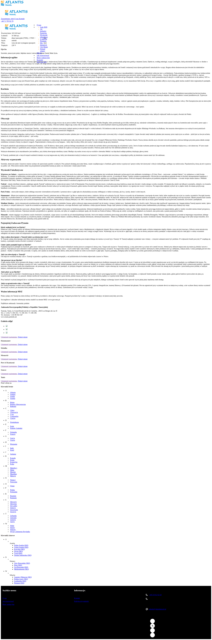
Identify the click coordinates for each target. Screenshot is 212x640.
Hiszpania (13, 444)
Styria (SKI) (18, 551)
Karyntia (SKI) (19, 549)
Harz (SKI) (18, 565)
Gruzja (12, 440)
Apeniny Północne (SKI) (23, 577)
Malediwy (13, 468)
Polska (12, 490)
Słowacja (13, 502)
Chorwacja (14, 412)
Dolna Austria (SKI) (21, 545)
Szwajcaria (14, 510)
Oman (12, 486)
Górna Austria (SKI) (21, 547)
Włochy (13, 530)
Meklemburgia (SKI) (21, 569)
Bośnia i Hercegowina (18, 404)
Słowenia (13, 504)
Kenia (12, 460)
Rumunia (13, 498)
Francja (12, 434)
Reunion (13, 496)
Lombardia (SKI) (20, 581)
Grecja (12, 438)
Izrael (12, 450)
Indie (12, 448)
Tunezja (13, 520)
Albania (13, 392)
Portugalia (13, 492)
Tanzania (13, 518)
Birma (12, 402)
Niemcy (13, 480)
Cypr (12, 414)
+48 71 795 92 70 (7, 21)
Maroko (13, 472)
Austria (12, 398)
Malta (12, 470)
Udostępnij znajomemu (9, 337)
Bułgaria (13, 406)
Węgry (12, 528)
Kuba (12, 464)
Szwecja (13, 512)
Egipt (12, 426)
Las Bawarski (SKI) (21, 567)
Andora (12, 394)
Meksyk (13, 476)
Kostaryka (13, 462)
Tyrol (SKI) (18, 553)
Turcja (12, 522)
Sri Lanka (13, 506)
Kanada (13, 458)
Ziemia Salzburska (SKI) (22, 555)
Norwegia (13, 482)
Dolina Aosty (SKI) (21, 579)
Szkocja (13, 508)
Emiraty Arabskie (16, 428)
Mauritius (13, 474)
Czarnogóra (14, 416)
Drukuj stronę (22, 337)
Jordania (13, 454)
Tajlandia (13, 516)
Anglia (12, 396)
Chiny (12, 410)
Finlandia (13, 432)
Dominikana (14, 422)
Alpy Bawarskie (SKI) (22, 563)
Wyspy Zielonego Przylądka (20, 532)
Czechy (12, 418)
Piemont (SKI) (19, 583)
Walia (12, 526)
